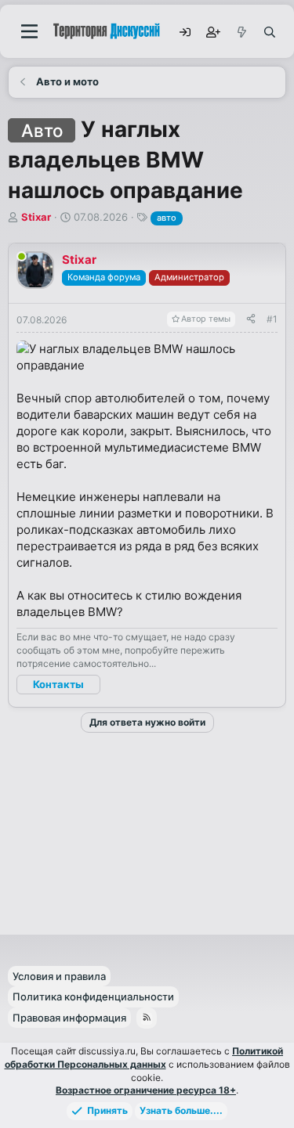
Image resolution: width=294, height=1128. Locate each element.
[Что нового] (241, 31)
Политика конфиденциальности (93, 996)
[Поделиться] (251, 320)
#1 (272, 319)
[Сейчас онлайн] (21, 256)
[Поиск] (269, 31)
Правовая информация (69, 1017)
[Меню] (29, 31)
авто (166, 217)
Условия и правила (59, 976)
